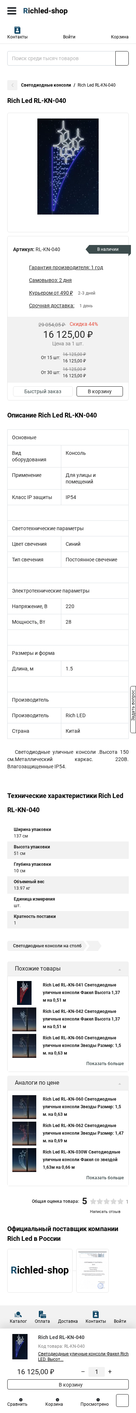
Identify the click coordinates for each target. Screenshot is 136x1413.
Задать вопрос (133, 706)
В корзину (100, 391)
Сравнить (17, 1404)
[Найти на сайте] (122, 58)
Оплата (42, 1321)
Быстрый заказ (42, 391)
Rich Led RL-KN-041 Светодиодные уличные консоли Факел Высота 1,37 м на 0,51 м (81, 992)
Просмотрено (95, 1404)
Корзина (120, 37)
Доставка (68, 1321)
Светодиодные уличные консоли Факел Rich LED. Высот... (83, 1356)
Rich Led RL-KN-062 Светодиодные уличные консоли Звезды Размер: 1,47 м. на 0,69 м (83, 1133)
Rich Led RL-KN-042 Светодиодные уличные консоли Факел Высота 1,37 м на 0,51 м (81, 1019)
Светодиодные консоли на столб (47, 945)
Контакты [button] (17, 37)
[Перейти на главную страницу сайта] (54, 11)
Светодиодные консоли (46, 85)
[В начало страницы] (122, 1400)
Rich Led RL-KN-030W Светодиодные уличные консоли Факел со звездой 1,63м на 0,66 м (81, 1160)
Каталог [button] (18, 1321)
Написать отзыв (105, 1211)
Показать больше (105, 1063)
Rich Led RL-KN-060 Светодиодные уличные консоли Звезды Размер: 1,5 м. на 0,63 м (82, 1045)
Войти (69, 37)
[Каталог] (11, 10)
